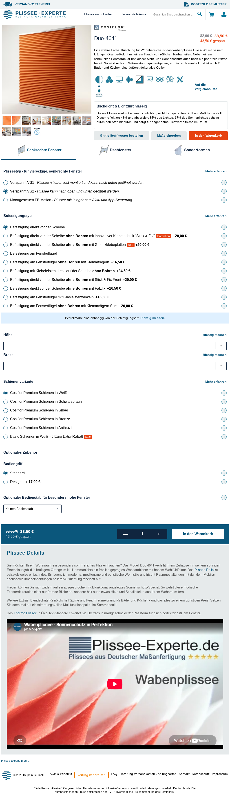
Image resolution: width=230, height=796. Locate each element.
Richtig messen (215, 335)
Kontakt (184, 774)
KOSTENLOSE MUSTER (209, 4)
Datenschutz (201, 774)
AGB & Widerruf (61, 774)
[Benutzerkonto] (224, 14)
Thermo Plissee (25, 613)
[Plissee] (41, 14)
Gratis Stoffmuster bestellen (121, 135)
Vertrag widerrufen (91, 775)
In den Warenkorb (208, 135)
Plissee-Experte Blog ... (15, 760)
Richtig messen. (152, 318)
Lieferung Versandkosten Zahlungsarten (148, 774)
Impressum (220, 774)
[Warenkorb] (211, 14)
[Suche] (199, 14)
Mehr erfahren (216, 171)
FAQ (114, 774)
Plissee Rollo (204, 570)
